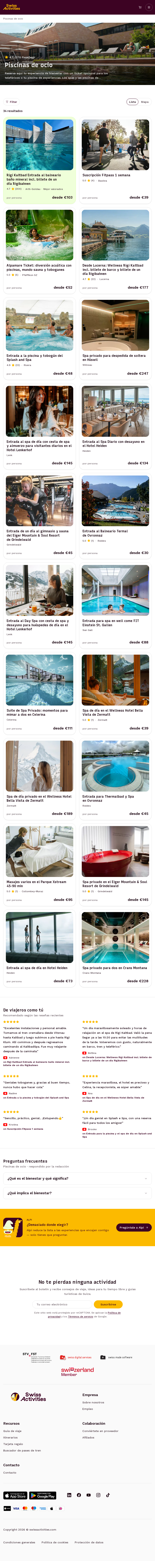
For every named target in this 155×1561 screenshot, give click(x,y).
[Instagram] (98, 1495)
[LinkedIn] (69, 1495)
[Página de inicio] (11, 7)
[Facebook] (79, 1495)
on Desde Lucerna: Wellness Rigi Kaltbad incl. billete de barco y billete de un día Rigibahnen (117, 1059)
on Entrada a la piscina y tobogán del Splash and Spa (36, 1097)
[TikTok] (108, 1495)
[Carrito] (140, 7)
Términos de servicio (80, 1316)
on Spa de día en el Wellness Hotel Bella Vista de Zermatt (113, 1099)
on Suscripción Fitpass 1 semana (23, 1128)
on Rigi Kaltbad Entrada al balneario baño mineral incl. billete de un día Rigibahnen (36, 1064)
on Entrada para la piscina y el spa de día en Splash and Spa (117, 1135)
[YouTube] (88, 1495)
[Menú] (149, 7)
